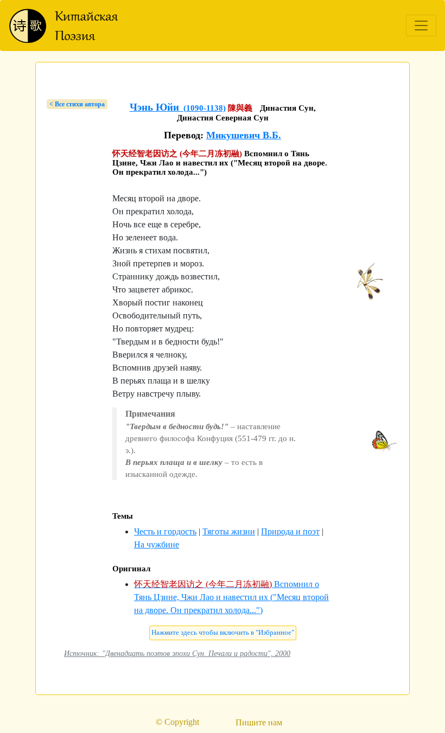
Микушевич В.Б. (243, 135)
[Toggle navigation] (421, 25)
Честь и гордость (165, 531)
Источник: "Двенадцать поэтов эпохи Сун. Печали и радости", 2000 (177, 653)
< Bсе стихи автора (77, 104)
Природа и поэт (290, 531)
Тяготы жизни (228, 531)
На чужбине (156, 544)
